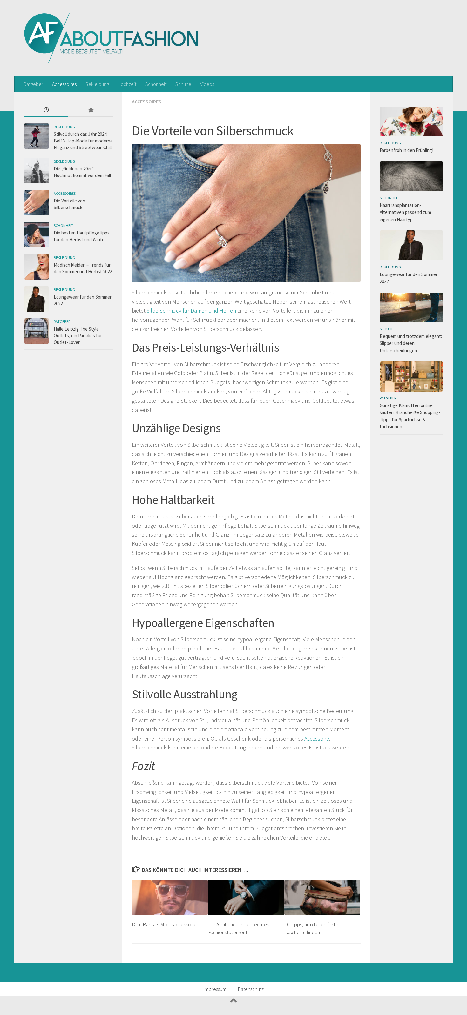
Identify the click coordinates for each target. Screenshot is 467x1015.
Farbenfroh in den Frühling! (406, 150)
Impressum (215, 989)
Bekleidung (97, 84)
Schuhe (183, 84)
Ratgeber (33, 84)
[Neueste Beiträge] (46, 110)
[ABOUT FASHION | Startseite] (111, 38)
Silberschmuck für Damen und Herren (191, 310)
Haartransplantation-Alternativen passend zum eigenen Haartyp (405, 212)
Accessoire (316, 738)
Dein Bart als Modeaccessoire (164, 924)
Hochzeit (127, 84)
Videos (207, 84)
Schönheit (155, 84)
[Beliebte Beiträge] (90, 110)
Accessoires (64, 84)
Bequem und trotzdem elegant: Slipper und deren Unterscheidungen (411, 343)
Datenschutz (251, 989)
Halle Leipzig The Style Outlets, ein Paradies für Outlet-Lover (78, 335)
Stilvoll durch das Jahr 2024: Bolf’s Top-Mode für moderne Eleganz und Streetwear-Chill (83, 140)
